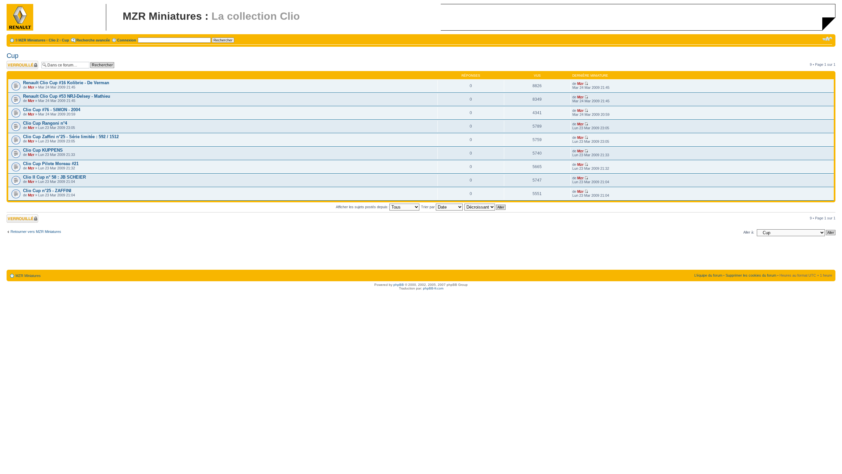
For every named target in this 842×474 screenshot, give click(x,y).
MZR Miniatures (31, 40)
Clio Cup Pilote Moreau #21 (51, 163)
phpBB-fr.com (433, 288)
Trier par (428, 207)
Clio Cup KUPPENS (43, 150)
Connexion (126, 40)
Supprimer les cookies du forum (751, 275)
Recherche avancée (93, 40)
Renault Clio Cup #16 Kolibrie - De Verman (66, 82)
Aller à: (748, 232)
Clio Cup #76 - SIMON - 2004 (51, 109)
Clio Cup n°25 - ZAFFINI (47, 190)
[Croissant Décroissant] (485, 207)
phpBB (398, 285)
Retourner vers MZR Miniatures (36, 232)
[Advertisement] (421, 254)
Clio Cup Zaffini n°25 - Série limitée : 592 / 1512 (71, 136)
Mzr (31, 87)
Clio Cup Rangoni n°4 (45, 123)
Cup (65, 40)
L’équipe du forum (708, 275)
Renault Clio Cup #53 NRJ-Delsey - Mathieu (66, 96)
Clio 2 (54, 40)
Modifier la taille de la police (827, 39)
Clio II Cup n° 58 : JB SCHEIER (54, 177)
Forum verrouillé (20, 63)
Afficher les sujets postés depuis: (362, 207)
